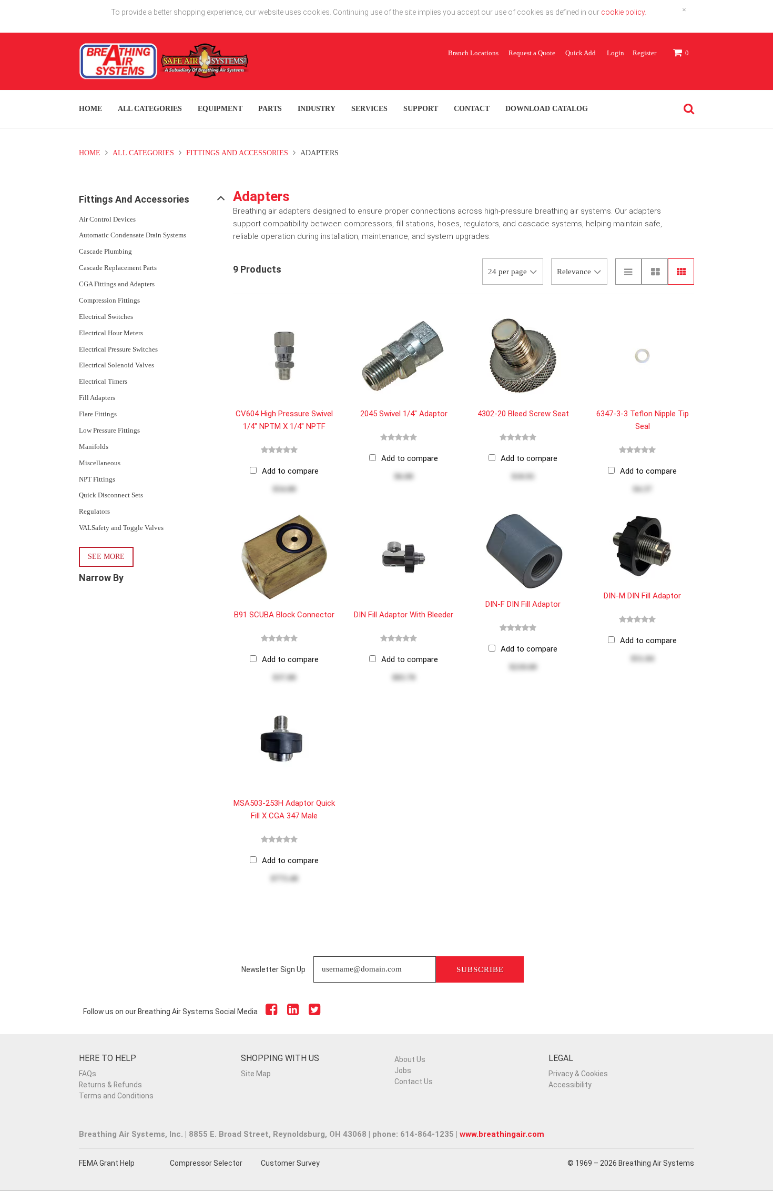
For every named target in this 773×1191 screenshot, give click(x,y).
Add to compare (290, 471)
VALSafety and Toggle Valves (121, 528)
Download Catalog (546, 109)
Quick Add (580, 53)
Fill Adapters (97, 398)
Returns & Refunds (110, 1084)
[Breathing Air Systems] (164, 66)
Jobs (402, 1070)
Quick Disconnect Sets (111, 495)
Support (420, 109)
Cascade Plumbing (105, 251)
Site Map (256, 1073)
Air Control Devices (107, 219)
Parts (270, 109)
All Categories (150, 109)
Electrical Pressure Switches (118, 349)
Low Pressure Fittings (109, 430)
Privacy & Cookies (578, 1073)
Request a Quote (531, 53)
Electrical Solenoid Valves (116, 365)
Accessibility (570, 1084)
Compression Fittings (109, 300)
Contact (472, 109)
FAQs (87, 1073)
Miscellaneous (99, 463)
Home (90, 109)
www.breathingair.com (502, 1134)
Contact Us (413, 1081)
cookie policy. (623, 12)
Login (615, 53)
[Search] (686, 109)
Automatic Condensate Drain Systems (132, 235)
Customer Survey (290, 1163)
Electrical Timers (103, 381)
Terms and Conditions (116, 1096)
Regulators (94, 511)
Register (644, 53)
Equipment (220, 109)
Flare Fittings (98, 414)
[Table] (655, 271)
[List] (628, 271)
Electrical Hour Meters (111, 333)
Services (369, 109)
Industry (316, 109)
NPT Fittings (97, 479)
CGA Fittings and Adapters (117, 284)
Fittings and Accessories (237, 153)
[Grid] (681, 271)
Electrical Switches (106, 317)
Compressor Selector (206, 1163)
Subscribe (480, 969)
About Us (409, 1059)
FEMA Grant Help (107, 1163)
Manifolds (93, 447)
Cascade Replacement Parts (118, 268)
